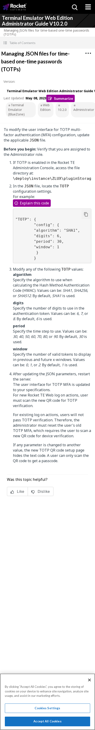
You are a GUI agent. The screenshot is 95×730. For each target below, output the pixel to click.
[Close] (89, 680)
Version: (9, 81)
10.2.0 (62, 109)
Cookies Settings (47, 708)
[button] (47, 43)
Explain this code (34, 203)
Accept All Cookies (47, 721)
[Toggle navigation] (88, 6)
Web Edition (45, 107)
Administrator (83, 109)
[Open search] (74, 6)
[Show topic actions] (88, 53)
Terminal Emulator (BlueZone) (16, 109)
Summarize (63, 98)
